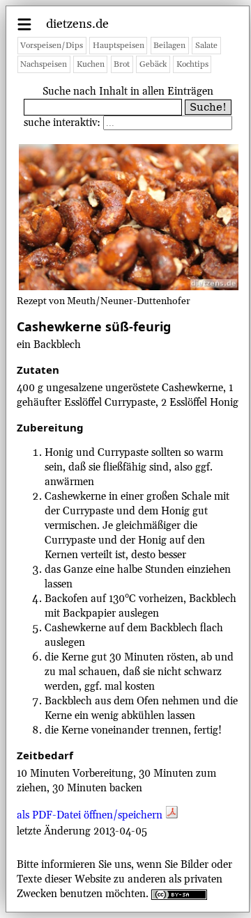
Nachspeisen (43, 64)
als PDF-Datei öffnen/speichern (91, 815)
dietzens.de (77, 24)
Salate (206, 45)
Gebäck (153, 64)
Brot (122, 64)
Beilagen (169, 45)
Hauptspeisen (118, 45)
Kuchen (91, 64)
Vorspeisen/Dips (51, 45)
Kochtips (192, 64)
